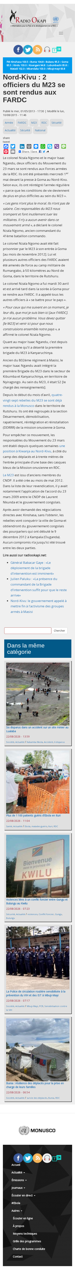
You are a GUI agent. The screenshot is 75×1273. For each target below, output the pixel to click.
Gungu (58, 914)
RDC (44, 122)
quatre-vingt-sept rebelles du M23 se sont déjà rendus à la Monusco (33, 400)
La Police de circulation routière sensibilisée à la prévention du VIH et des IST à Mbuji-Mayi (35, 993)
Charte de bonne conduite (29, 1249)
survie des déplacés (37, 1097)
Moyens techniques (25, 1233)
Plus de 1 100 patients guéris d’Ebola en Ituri (33, 815)
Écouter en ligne (23, 1218)
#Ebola (16, 1203)
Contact (18, 1256)
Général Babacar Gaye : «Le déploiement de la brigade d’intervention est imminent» (32, 568)
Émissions (18, 1180)
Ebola (27, 826)
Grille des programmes (27, 1241)
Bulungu (10, 918)
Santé (9, 826)
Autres (16, 1210)
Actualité (10, 130)
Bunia (51, 1097)
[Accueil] (34, 18)
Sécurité (57, 122)
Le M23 (8, 475)
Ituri (50, 826)
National (40, 130)
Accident (48, 742)
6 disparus (59, 742)
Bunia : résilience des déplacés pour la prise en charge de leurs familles (35, 1085)
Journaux (17, 1187)
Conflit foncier (46, 914)
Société (10, 742)
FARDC (22, 122)
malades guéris (39, 826)
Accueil (16, 1165)
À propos (18, 1226)
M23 (34, 122)
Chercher (59, 630)
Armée (9, 122)
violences (33, 914)
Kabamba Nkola (35, 742)
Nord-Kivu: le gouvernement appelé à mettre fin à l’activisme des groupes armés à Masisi (39, 606)
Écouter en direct (22, 1195)
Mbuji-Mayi (32, 1006)
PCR (41, 1006)
